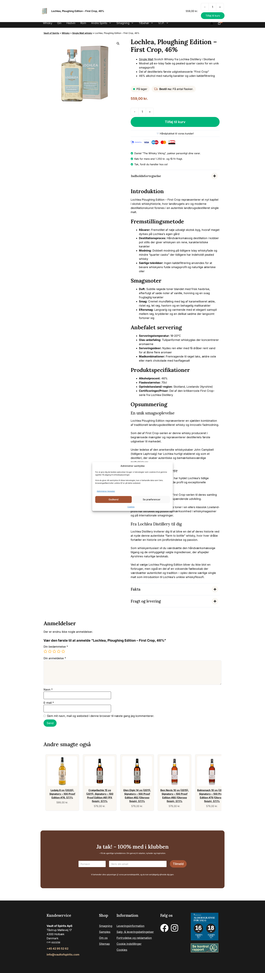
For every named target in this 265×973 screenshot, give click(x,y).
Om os (103, 937)
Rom (83, 23)
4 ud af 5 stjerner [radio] (59, 651)
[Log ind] (211, 23)
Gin (59, 23)
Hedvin (70, 23)
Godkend (113, 499)
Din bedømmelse (56, 646)
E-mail (49, 702)
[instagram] (174, 928)
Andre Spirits (99, 23)
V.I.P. (161, 23)
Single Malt (146, 59)
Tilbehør (144, 23)
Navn (48, 689)
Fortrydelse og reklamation (134, 937)
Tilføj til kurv (175, 122)
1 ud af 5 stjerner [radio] (45, 651)
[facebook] (164, 928)
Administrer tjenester (106, 491)
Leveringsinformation (130, 925)
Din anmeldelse (55, 658)
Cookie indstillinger (129, 943)
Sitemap (104, 943)
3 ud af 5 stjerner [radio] (54, 651)
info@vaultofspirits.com (63, 954)
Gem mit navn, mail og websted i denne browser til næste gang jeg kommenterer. (100, 715)
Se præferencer (151, 499)
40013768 (55, 942)
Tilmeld (178, 864)
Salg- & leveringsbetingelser (135, 931)
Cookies (130, 507)
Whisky (47, 23)
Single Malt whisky (82, 33)
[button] (118, 43)
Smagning (122, 23)
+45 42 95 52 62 (57, 948)
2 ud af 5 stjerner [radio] (50, 651)
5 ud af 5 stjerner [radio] (63, 651)
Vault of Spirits (51, 33)
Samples (104, 931)
